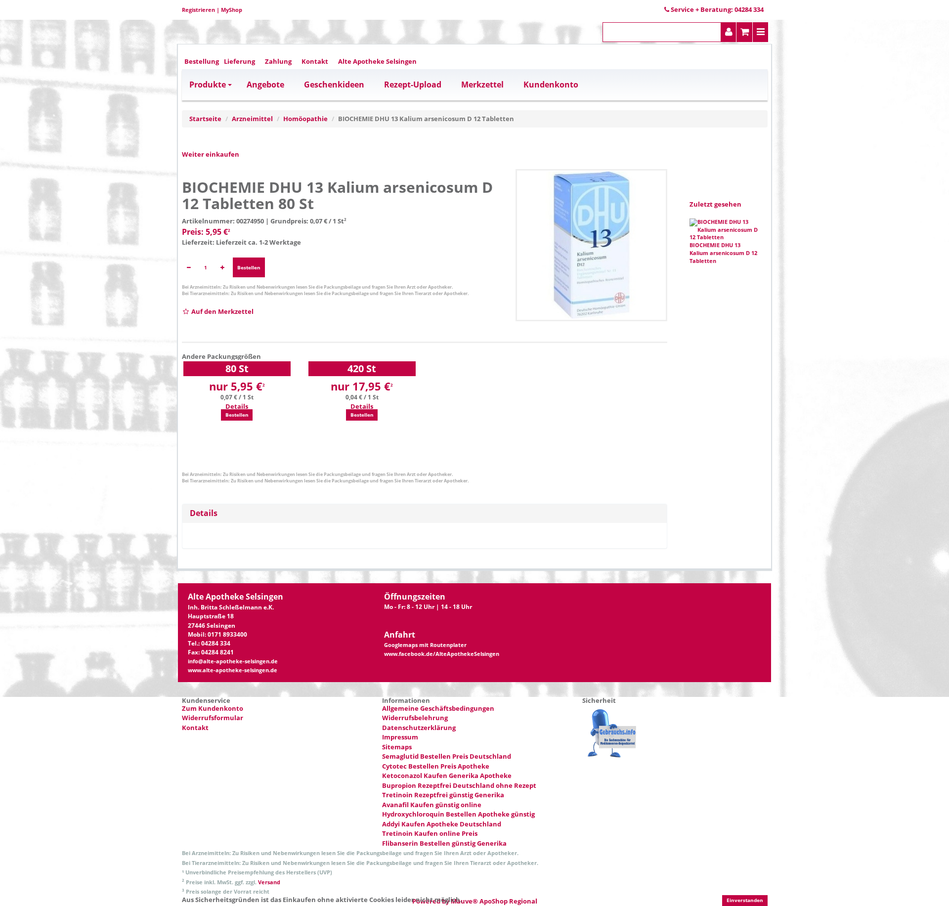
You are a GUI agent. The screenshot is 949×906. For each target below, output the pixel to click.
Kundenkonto (550, 84)
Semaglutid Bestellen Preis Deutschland (446, 756)
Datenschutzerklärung (419, 727)
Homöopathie (305, 118)
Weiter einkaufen (210, 154)
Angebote (265, 84)
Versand (269, 882)
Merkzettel (482, 84)
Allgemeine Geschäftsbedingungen (438, 708)
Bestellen (248, 267)
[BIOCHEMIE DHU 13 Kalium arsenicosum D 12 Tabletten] (591, 245)
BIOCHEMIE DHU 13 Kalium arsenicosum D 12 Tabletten (723, 253)
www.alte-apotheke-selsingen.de (232, 670)
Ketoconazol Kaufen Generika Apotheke (447, 775)
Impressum (400, 737)
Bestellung (201, 61)
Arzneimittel (252, 118)
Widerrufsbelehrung (415, 717)
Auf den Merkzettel (222, 311)
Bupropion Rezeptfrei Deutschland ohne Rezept (459, 785)
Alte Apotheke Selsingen (377, 61)
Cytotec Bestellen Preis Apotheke (435, 766)
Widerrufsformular (212, 717)
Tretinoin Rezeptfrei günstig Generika (443, 794)
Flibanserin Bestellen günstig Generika (444, 843)
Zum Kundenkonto (212, 708)
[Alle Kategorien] (761, 32)
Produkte (207, 84)
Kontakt (315, 61)
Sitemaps (397, 746)
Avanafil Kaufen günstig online (431, 804)
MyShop (231, 9)
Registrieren (198, 9)
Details (236, 406)
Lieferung (239, 61)
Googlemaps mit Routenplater (425, 645)
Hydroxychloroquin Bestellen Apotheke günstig (458, 814)
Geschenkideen (334, 84)
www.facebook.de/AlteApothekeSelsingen (441, 653)
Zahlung (278, 61)
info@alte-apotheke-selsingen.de (233, 661)
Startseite (205, 118)
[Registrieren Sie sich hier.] (728, 32)
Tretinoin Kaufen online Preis (429, 833)
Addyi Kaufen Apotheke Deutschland (441, 824)
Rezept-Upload (412, 84)
